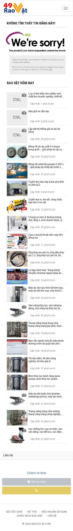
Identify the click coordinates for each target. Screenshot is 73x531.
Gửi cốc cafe (14, 511)
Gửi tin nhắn (38, 481)
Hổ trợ (32, 511)
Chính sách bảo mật (30, 516)
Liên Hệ (52, 516)
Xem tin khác (38, 473)
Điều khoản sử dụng (54, 511)
